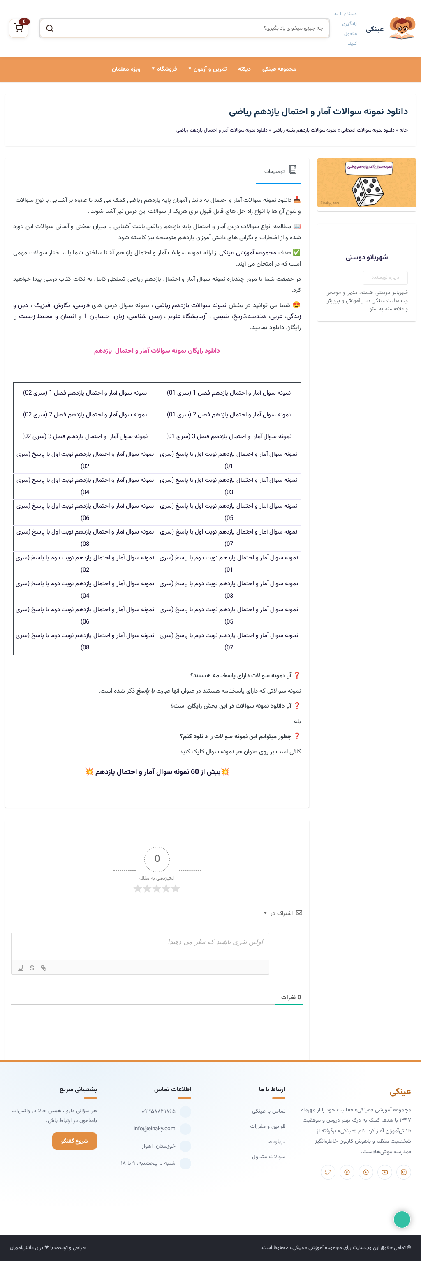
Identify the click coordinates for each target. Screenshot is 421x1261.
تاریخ (239, 317)
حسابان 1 (96, 317)
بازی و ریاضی (158, 132)
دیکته (244, 69)
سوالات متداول (268, 1156)
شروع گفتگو (74, 1141)
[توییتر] (328, 1172)
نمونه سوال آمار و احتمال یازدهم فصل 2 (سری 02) (85, 415)
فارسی (82, 305)
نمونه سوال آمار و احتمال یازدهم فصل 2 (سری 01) (229, 415)
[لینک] (43, 968)
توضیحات (274, 172)
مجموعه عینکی (279, 69)
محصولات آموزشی (152, 104)
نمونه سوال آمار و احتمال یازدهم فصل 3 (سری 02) (85, 436)
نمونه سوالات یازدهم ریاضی (191, 305)
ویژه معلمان (126, 69)
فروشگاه (167, 69)
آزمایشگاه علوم (187, 317)
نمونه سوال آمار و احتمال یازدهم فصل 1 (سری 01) (229, 393)
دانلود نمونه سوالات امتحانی (190, 160)
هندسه (257, 317)
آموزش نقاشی (157, 160)
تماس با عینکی (268, 1111)
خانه (404, 130)
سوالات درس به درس (197, 132)
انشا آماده (210, 104)
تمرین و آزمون (210, 69)
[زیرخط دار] (20, 968)
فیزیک (42, 305)
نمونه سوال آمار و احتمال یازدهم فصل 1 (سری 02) (85, 393)
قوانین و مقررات (267, 1126)
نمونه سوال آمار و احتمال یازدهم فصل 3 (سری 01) (228, 436)
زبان (119, 317)
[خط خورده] (32, 968)
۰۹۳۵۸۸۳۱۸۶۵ (159, 1111)
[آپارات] (366, 1172)
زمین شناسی (145, 317)
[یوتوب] (384, 1172)
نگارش (62, 305)
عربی (276, 317)
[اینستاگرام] (403, 1172)
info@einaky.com (155, 1129)
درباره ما (276, 1141)
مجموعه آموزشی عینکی (247, 253)
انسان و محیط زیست (47, 317)
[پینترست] (347, 1172)
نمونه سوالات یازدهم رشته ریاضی (304, 130)
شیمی (221, 317)
